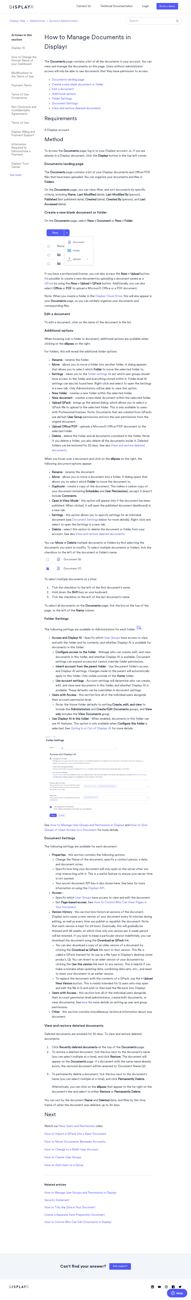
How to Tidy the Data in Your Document (69, 1207)
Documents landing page (68, 79)
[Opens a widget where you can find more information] (177, 1293)
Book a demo (167, 6)
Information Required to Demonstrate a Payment (21, 149)
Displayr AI (18, 48)
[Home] (21, 7)
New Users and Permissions (77, 1126)
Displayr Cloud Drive (108, 296)
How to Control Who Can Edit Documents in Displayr (78, 1222)
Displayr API (96, 888)
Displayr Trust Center (20, 166)
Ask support (120, 1266)
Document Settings (65, 103)
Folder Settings (62, 98)
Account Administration (63, 21)
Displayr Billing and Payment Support (23, 134)
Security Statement (56, 1200)
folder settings (97, 374)
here (84, 1002)
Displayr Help (17, 21)
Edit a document (63, 89)
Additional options (64, 94)
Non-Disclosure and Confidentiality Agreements (23, 111)
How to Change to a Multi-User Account (71, 1149)
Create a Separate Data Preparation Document (74, 1215)
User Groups (112, 638)
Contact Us (83, 6)
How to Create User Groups (62, 1157)
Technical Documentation (116, 6)
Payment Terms (21, 85)
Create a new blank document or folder (77, 84)
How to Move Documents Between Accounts (74, 1141)
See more (15, 175)
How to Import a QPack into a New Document (75, 1134)
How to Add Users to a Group (63, 1165)
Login (145, 6)
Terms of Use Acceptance (20, 96)
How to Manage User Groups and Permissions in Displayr (87, 825)
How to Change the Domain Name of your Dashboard (24, 61)
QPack (49, 283)
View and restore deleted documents (76, 108)
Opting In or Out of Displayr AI (91, 728)
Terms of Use (20, 123)
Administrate (37, 21)
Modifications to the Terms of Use (22, 75)
